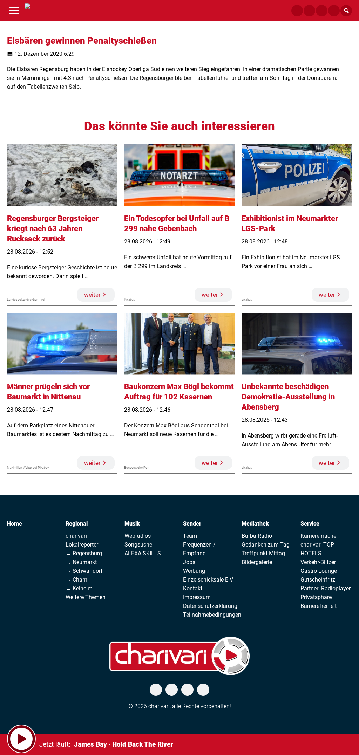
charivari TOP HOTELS (317, 549)
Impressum (197, 597)
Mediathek (255, 523)
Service (309, 523)
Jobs (189, 562)
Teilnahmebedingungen (212, 614)
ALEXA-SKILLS (142, 553)
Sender (192, 523)
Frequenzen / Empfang (199, 549)
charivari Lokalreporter (82, 540)
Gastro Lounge (318, 571)
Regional (77, 523)
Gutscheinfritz (317, 579)
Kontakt (192, 588)
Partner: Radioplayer (325, 588)
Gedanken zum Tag (266, 544)
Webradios (137, 536)
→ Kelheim (79, 588)
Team (190, 536)
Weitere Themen (86, 597)
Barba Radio (257, 536)
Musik (132, 523)
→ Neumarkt (81, 562)
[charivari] (27, 9)
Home (14, 523)
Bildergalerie (257, 562)
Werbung (194, 571)
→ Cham (76, 579)
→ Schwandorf (84, 571)
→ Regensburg (84, 553)
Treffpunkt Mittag (263, 553)
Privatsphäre (316, 597)
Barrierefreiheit (318, 606)
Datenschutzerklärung (210, 606)
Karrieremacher (319, 536)
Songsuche (138, 544)
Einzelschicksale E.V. (208, 579)
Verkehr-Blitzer (318, 562)
